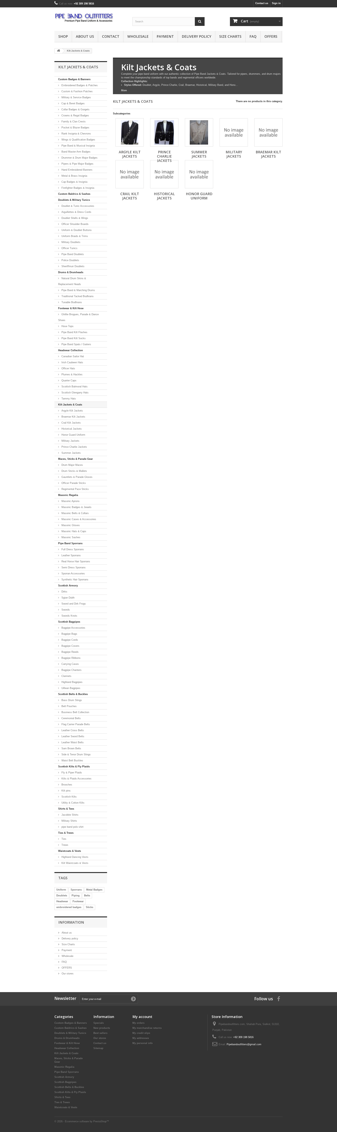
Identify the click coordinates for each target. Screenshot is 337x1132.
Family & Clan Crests (73, 121)
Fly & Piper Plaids (71, 772)
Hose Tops (67, 326)
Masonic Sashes (70, 537)
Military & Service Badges (76, 97)
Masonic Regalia (68, 495)
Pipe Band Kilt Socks (73, 338)
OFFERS (270, 36)
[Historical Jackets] (164, 174)
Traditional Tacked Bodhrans (77, 296)
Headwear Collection (70, 350)
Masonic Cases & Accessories (78, 519)
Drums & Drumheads (70, 272)
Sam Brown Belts (71, 748)
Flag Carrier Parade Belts (75, 724)
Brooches (66, 784)
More (124, 90)
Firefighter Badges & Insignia (77, 187)
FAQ (252, 36)
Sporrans (76, 889)
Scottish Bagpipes (69, 621)
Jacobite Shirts (69, 814)
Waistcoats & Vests (69, 850)
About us (85, 36)
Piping (76, 895)
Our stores (67, 973)
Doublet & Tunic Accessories (77, 205)
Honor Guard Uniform (73, 434)
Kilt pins (66, 790)
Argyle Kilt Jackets (72, 410)
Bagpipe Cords (69, 639)
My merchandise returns (147, 1028)
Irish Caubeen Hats (72, 362)
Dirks (64, 591)
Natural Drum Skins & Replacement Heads (72, 281)
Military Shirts (69, 820)
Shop (63, 36)
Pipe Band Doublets (72, 254)
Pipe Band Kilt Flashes (74, 332)
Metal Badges (94, 889)
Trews (64, 844)
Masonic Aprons (70, 501)
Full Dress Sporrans (72, 549)
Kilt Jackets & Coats (70, 404)
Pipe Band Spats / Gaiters (76, 344)
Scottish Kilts (69, 796)
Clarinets (66, 676)
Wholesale (138, 36)
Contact (110, 36)
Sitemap (98, 1048)
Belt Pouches (69, 706)
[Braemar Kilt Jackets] (268, 132)
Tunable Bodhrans (71, 302)
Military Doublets (70, 242)
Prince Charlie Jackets (74, 446)
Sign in (276, 3)
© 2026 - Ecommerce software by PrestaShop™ (81, 1121)
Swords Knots (69, 615)
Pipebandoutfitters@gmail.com (244, 1044)
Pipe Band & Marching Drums (78, 290)
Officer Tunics (69, 248)
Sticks (89, 907)
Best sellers (100, 1033)
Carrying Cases (70, 664)
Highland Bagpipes (71, 682)
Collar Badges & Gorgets (75, 109)
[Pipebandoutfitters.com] (90, 18)
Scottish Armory (68, 585)
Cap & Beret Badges (73, 103)
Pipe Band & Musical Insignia (78, 145)
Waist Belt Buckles (72, 760)
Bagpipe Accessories (73, 627)
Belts (87, 895)
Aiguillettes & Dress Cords (76, 212)
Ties (63, 838)
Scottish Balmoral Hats (74, 386)
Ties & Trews (66, 832)
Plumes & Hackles (71, 374)
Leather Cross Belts (72, 730)
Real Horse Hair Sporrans (75, 561)
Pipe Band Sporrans (70, 543)
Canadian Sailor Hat (72, 356)
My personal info (142, 1043)
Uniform (61, 889)
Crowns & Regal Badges (75, 115)
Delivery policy (196, 36)
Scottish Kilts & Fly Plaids (74, 766)
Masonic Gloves (70, 525)
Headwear (62, 901)
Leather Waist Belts (72, 742)
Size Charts (230, 36)
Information (71, 922)
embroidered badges (68, 907)
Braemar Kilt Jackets (73, 416)
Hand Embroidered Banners (76, 169)
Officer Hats (68, 368)
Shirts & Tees (66, 808)
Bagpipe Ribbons (71, 657)
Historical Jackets (71, 428)
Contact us (261, 3)
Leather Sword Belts (72, 736)
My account (142, 1016)
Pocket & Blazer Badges (75, 127)
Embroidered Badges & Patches (79, 85)
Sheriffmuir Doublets (72, 266)
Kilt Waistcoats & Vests (74, 863)
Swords (65, 609)
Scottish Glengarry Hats (75, 392)
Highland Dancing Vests (74, 857)
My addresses (140, 1038)
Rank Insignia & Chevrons (76, 133)
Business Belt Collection (75, 712)
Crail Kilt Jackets (71, 422)
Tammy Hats (68, 398)
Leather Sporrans (71, 555)
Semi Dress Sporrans (73, 567)
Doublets (61, 895)
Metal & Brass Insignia (74, 175)
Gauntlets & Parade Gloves (76, 477)
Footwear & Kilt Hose (70, 308)
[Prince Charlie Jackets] (164, 132)
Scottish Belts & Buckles (73, 694)
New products (101, 1028)
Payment (165, 36)
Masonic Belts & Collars (75, 513)
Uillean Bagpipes (70, 688)
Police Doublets (70, 260)
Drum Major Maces (72, 464)
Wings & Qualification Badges (78, 139)
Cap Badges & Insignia (74, 181)
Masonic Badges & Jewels (76, 507)
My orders (138, 1022)
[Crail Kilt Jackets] (129, 174)
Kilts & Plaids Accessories (76, 778)
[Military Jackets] (234, 132)
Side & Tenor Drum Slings (76, 754)
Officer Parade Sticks (73, 483)
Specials (98, 1022)
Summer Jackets (71, 452)
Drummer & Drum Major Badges (79, 157)
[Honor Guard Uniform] (199, 174)
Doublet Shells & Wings (74, 218)
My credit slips (141, 1033)
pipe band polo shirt (72, 826)
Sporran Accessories (73, 573)
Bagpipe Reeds (70, 651)
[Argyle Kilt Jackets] (129, 132)
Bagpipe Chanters (71, 670)
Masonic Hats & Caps (73, 531)
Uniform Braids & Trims (74, 236)
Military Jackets (70, 440)
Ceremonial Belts (71, 718)
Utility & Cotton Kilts (72, 802)
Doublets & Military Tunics (74, 199)
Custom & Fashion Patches (77, 91)
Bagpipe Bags (69, 633)
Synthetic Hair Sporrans (74, 579)
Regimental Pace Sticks (75, 489)
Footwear (78, 901)
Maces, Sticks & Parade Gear (75, 458)
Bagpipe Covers (70, 645)
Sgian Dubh (67, 597)
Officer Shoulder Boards (75, 224)
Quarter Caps (68, 380)
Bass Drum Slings (71, 700)
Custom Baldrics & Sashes (74, 193)
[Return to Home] (58, 50)
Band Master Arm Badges (75, 151)
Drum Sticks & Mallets (74, 470)
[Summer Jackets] (199, 132)
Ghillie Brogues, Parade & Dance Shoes (78, 317)
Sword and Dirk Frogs (73, 603)
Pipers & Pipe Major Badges (77, 163)
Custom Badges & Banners (74, 79)
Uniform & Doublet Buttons (76, 230)
